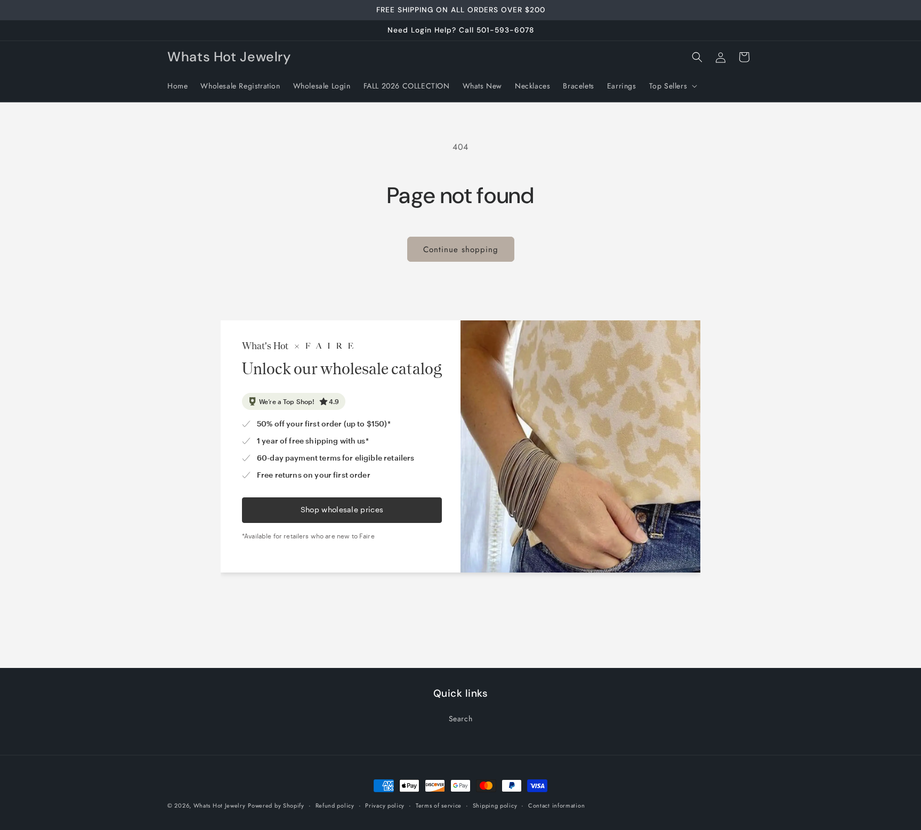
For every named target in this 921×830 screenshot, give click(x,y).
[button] (672, 86)
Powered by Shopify (276, 805)
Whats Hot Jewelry (219, 805)
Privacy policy (385, 805)
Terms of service (439, 805)
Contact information (556, 805)
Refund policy (335, 805)
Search (461, 718)
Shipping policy (495, 805)
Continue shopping (460, 249)
